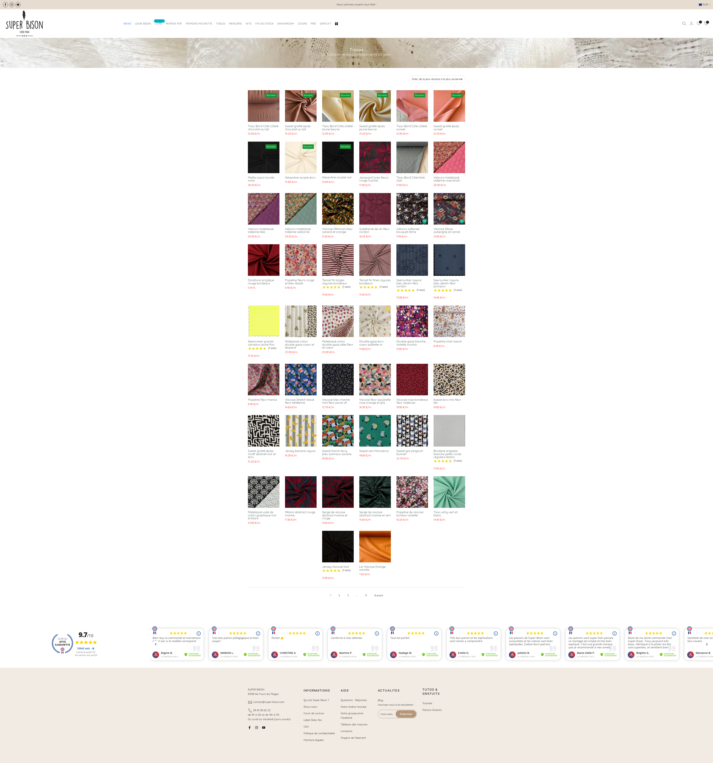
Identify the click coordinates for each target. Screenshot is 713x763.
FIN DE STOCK (264, 23)
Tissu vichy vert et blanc (446, 513)
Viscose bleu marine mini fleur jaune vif (336, 401)
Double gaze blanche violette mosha (411, 342)
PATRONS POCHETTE (199, 23)
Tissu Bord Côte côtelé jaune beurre (337, 127)
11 (366, 595)
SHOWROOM (285, 23)
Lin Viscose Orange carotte (372, 568)
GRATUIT (325, 23)
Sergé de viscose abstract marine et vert (374, 513)
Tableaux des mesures (354, 724)
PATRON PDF (174, 23)
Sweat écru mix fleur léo (447, 401)
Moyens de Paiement (353, 737)
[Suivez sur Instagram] (11, 4)
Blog (380, 700)
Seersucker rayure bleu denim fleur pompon (446, 283)
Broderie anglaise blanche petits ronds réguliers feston (447, 454)
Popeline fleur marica (262, 399)
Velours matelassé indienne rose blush (447, 179)
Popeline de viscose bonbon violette (409, 513)
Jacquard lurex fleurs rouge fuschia (373, 179)
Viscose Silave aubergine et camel (447, 230)
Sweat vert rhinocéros (374, 451)
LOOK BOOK (143, 23)
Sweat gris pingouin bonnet (409, 452)
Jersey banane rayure (300, 451)
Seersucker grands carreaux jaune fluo (261, 342)
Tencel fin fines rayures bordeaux (375, 281)
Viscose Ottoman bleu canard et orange (337, 230)
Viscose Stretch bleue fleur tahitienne (299, 401)
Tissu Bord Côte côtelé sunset (411, 127)
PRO (313, 23)
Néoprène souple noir (337, 177)
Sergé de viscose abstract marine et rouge (334, 515)
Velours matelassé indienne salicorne (298, 230)
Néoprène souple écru (300, 177)
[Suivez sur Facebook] (5, 4)
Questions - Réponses (354, 700)
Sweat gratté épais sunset (446, 127)
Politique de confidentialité (319, 733)
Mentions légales (314, 740)
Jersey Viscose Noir (335, 566)
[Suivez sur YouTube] (18, 4)
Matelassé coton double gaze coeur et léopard (299, 344)
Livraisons (346, 731)
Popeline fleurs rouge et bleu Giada (299, 281)
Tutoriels (427, 703)
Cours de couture (314, 713)
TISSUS (220, 23)
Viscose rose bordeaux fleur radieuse (412, 401)
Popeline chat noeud (448, 341)
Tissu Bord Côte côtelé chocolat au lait (263, 127)
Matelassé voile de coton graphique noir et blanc (262, 515)
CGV (306, 726)
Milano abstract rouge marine (300, 513)
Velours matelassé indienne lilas (261, 230)
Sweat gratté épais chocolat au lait (298, 127)
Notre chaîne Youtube (353, 706)
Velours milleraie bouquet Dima (407, 230)
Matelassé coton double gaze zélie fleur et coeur (337, 344)
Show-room (310, 706)
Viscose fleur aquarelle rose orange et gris (375, 401)
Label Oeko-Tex (313, 720)
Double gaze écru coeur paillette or (371, 342)
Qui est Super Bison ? (316, 700)
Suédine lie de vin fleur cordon (374, 230)
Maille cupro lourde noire (261, 179)
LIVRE (159, 23)
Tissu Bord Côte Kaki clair (410, 179)
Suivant (378, 595)
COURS (302, 23)
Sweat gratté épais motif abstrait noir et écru (262, 454)
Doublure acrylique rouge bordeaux (261, 281)
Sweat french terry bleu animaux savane (336, 452)
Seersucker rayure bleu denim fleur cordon (408, 283)
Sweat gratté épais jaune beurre (372, 127)
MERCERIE (235, 23)
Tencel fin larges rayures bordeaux (334, 281)
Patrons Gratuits (432, 710)
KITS (249, 23)
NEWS (127, 23)
